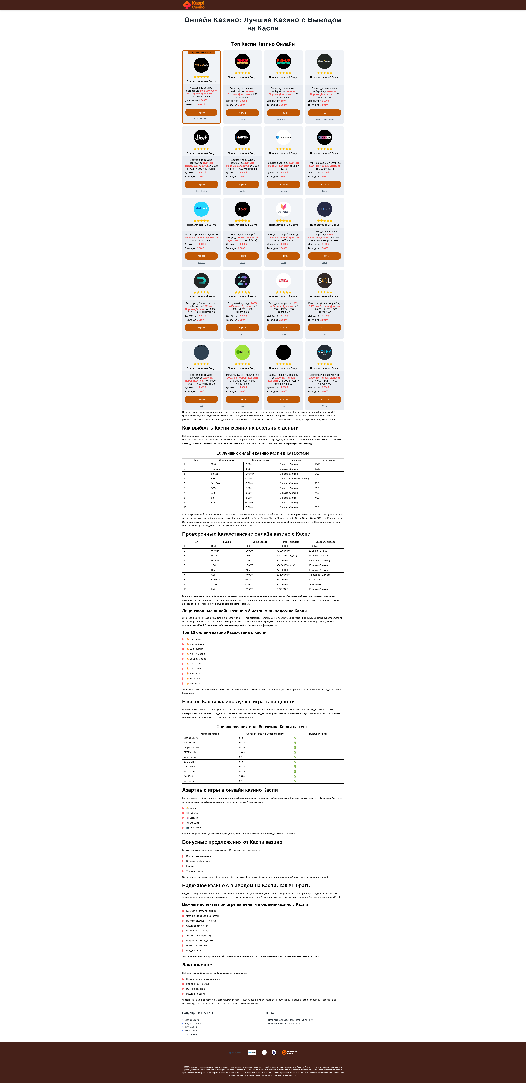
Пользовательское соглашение (284, 1023)
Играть (201, 112)
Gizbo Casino (191, 1030)
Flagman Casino (193, 1023)
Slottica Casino (192, 1020)
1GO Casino (191, 1034)
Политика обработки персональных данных (290, 1020)
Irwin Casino (191, 1027)
